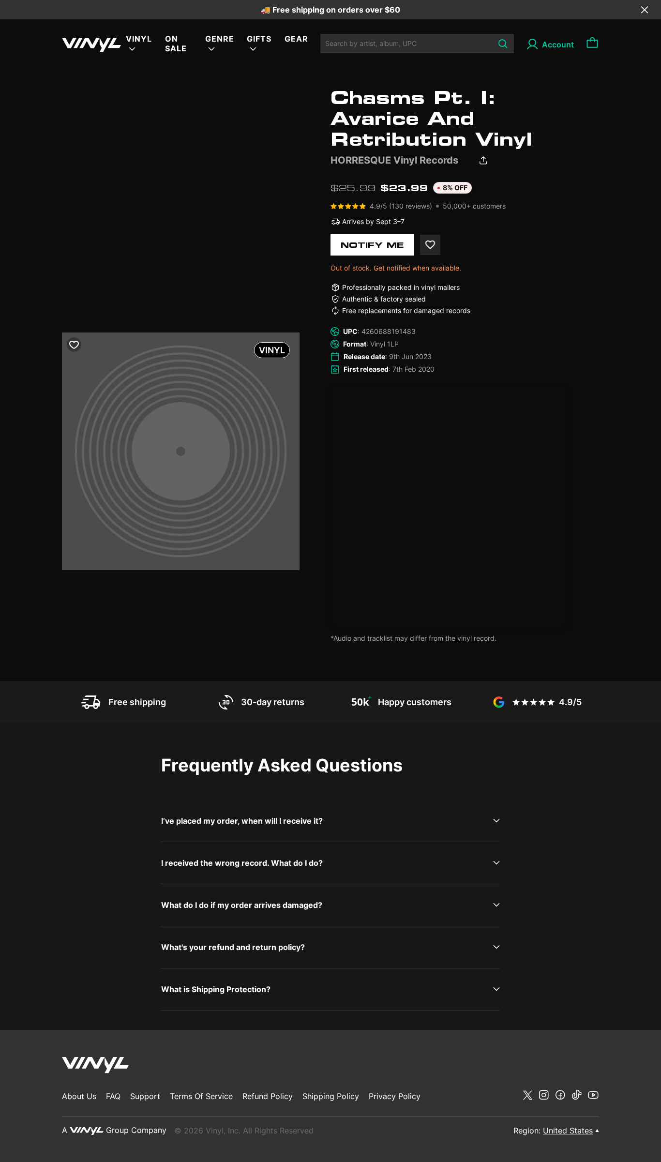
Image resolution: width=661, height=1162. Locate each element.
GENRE (219, 39)
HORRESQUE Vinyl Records (394, 160)
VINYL (139, 39)
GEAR (296, 39)
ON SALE (176, 43)
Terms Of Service (201, 1096)
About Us (79, 1096)
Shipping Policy (330, 1096)
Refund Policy (267, 1096)
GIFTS (259, 39)
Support (145, 1096)
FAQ (113, 1096)
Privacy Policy (395, 1096)
